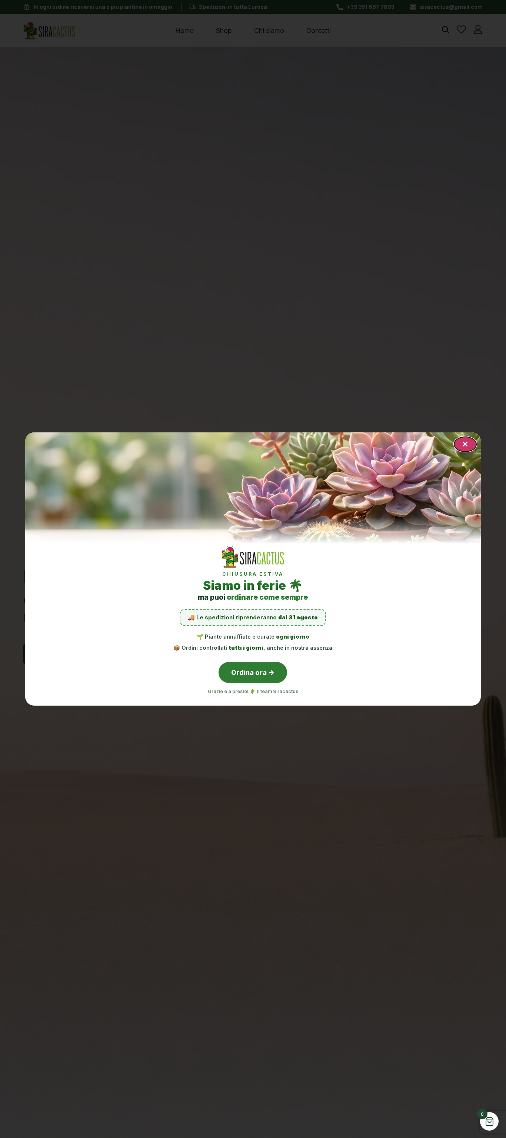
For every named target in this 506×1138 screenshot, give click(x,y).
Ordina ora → (252, 672)
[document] (253, 569)
